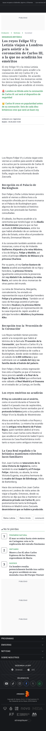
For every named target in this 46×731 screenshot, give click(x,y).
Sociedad (28, 33)
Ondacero (5, 33)
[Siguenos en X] (33, 683)
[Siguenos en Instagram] (19, 683)
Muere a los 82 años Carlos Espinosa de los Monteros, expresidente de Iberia (23, 555)
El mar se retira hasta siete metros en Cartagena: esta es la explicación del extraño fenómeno (27, 541)
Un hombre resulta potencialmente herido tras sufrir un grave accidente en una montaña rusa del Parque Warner (26, 570)
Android (18, 670)
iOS (33, 670)
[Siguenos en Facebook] (26, 683)
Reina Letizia (9, 518)
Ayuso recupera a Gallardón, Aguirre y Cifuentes (18, 2)
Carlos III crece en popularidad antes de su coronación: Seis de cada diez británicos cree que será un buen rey (22, 106)
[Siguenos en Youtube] (6, 683)
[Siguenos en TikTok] (13, 683)
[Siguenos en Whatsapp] (39, 683)
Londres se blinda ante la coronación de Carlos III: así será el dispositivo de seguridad (22, 94)
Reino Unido (25, 518)
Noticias (17, 33)
